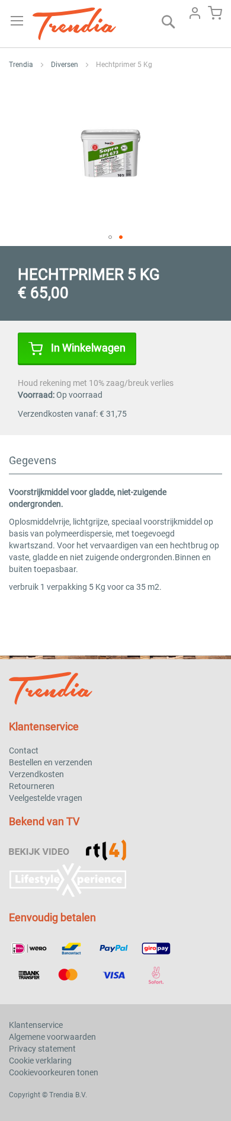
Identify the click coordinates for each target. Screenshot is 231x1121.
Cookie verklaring (40, 1060)
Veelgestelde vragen (45, 798)
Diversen (64, 64)
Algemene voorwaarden (52, 1037)
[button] (110, 237)
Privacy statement (42, 1048)
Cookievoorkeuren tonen (53, 1072)
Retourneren (31, 786)
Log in (195, 13)
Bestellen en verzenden (50, 762)
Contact (23, 750)
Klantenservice (36, 1025)
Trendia (21, 64)
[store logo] (75, 23)
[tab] (115, 464)
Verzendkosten (36, 774)
